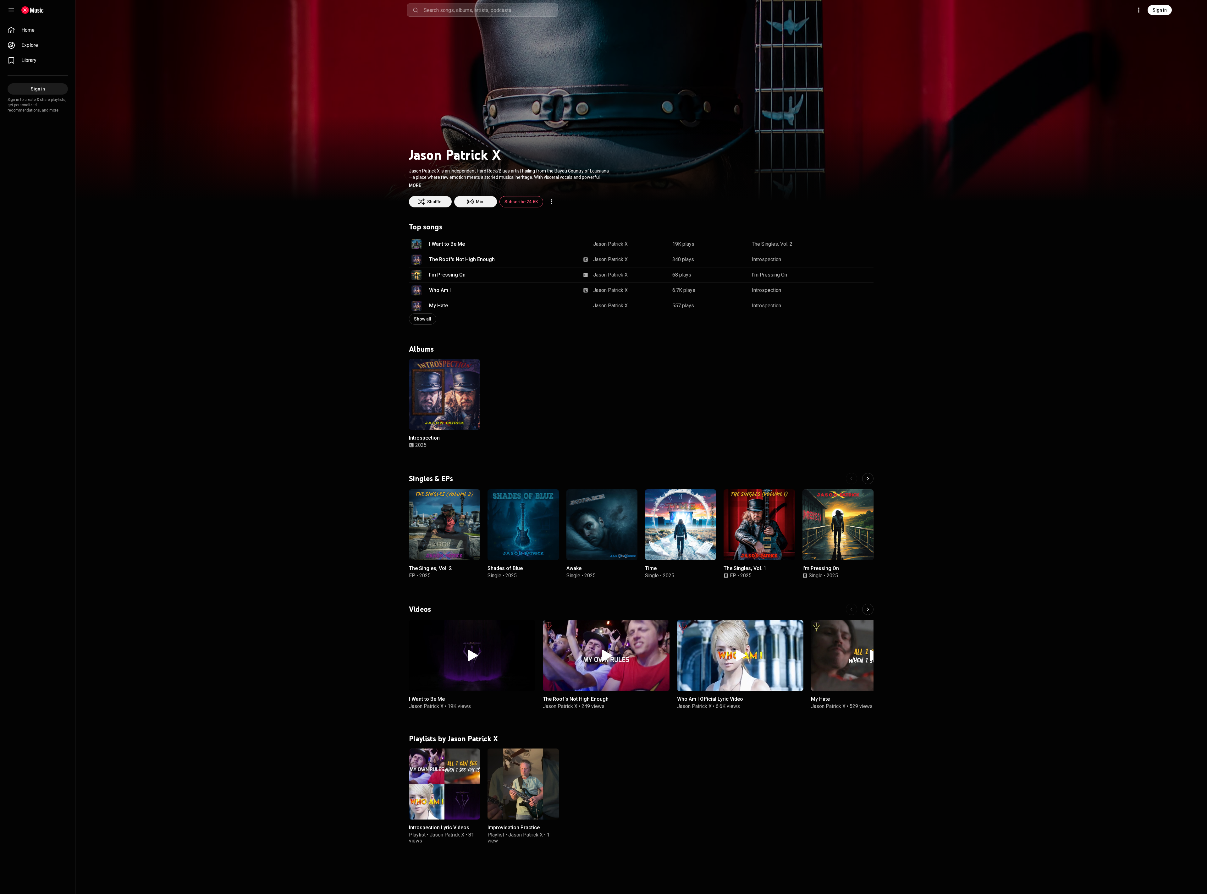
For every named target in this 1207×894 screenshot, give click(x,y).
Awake (573, 569)
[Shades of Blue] (523, 524)
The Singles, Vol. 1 (745, 569)
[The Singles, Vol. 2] (444, 524)
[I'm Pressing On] (838, 524)
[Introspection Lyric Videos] (444, 784)
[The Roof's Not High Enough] (606, 655)
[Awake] (601, 524)
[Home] (32, 10)
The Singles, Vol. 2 (772, 244)
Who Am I (440, 290)
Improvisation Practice (514, 828)
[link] (38, 30)
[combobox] (491, 10)
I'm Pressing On (447, 275)
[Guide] (11, 10)
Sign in (1160, 10)
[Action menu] (551, 201)
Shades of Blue (505, 569)
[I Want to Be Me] (472, 655)
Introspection (766, 259)
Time (651, 569)
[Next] (868, 478)
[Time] (680, 524)
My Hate (438, 306)
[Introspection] (444, 394)
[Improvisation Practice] (523, 784)
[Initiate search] (416, 10)
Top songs (425, 226)
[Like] (837, 244)
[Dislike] (849, 244)
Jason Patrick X (610, 244)
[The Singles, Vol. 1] (759, 524)
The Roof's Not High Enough (462, 259)
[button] (415, 185)
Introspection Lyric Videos (439, 828)
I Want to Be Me (447, 244)
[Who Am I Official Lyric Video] (740, 655)
